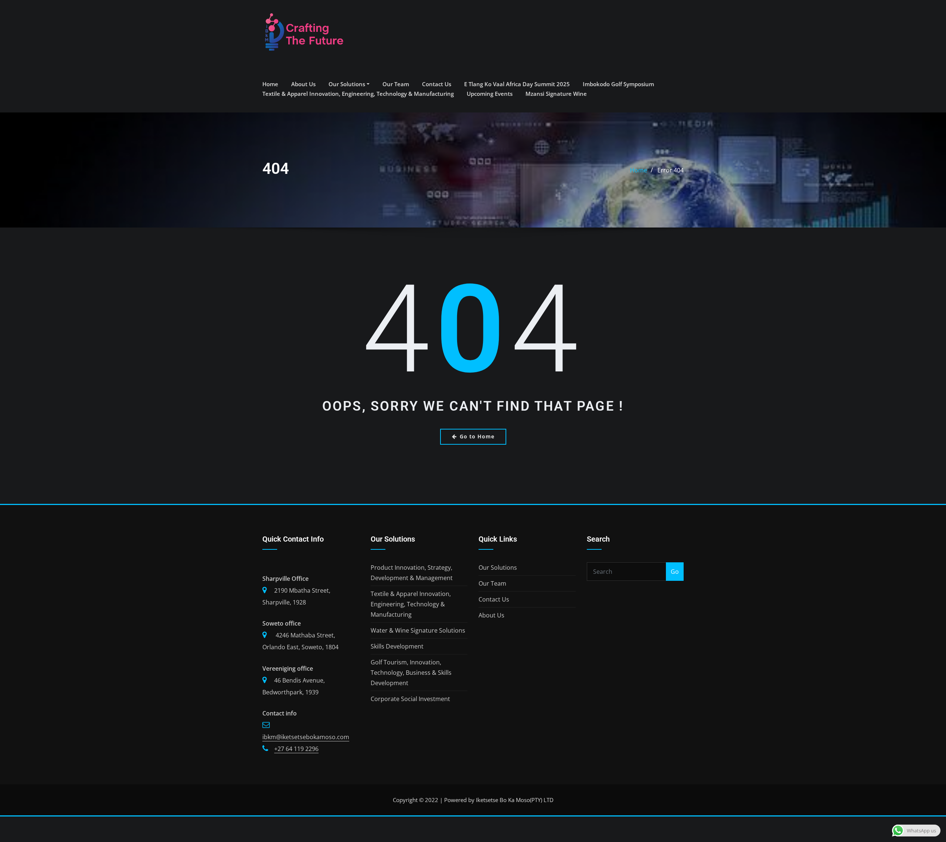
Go (675, 571)
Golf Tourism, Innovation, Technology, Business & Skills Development (411, 672)
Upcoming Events (490, 93)
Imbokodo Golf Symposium (618, 84)
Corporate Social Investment (410, 699)
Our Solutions (348, 84)
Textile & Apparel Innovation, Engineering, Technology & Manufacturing (358, 93)
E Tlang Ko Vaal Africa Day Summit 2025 (517, 84)
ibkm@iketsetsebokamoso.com (305, 737)
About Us (303, 84)
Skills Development (397, 646)
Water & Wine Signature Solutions (418, 630)
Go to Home (477, 436)
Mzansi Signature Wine (556, 93)
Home (270, 84)
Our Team (395, 84)
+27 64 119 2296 (296, 749)
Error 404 (670, 170)
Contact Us (436, 84)
